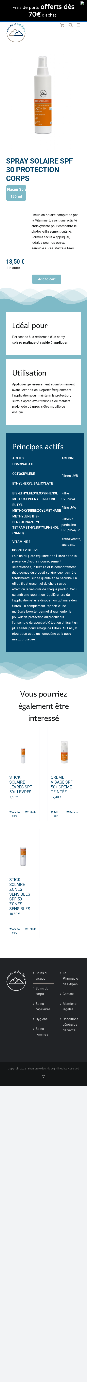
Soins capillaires (43, 1006)
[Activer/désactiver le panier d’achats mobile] (62, 25)
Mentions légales (69, 1006)
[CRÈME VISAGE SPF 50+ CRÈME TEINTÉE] (64, 749)
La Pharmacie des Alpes (70, 978)
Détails (32, 812)
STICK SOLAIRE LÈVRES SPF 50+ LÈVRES (20, 784)
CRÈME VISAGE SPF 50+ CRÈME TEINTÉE (62, 784)
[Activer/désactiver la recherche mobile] (71, 25)
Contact (68, 994)
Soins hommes (42, 1031)
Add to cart (46, 279)
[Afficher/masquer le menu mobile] (79, 25)
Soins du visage (42, 976)
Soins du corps (42, 991)
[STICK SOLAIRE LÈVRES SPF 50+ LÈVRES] (22, 749)
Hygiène (42, 1019)
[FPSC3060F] (43, 101)
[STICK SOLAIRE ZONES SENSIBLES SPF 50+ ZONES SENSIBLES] (22, 851)
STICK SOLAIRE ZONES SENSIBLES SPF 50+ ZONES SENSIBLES (19, 894)
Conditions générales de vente (70, 1024)
